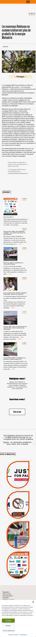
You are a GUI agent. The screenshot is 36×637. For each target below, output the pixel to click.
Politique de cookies (13, 634)
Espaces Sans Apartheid (18, 538)
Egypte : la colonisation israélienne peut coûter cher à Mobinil (18, 443)
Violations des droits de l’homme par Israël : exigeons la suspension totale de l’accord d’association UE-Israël (18, 472)
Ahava (20, 559)
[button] (33, 602)
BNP (18, 561)
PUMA (21, 571)
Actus (15, 486)
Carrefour (15, 564)
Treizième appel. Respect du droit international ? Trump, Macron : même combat (18, 499)
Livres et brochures (18, 568)
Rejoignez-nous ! (17, 378)
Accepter (8, 620)
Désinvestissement (25, 556)
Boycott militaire (18, 512)
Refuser (8, 625)
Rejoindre (6, 592)
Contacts (5, 598)
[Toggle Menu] (30, 2)
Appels (14, 484)
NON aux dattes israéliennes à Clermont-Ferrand (13, 263)
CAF (22, 561)
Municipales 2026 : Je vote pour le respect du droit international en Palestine (18, 528)
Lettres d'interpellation (18, 515)
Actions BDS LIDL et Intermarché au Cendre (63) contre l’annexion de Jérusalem (15, 328)
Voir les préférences (9, 630)
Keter (17, 566)
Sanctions (21, 484)
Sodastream (17, 573)
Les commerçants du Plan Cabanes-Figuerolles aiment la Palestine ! (15, 293)
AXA (13, 561)
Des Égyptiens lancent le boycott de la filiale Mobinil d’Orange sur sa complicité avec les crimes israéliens (17, 437)
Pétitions (21, 486)
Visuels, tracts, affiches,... (18, 576)
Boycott (14, 556)
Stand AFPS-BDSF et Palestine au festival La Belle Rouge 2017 (15, 358)
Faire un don (17, 412)
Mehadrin (5, 46)
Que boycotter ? (9, 217)
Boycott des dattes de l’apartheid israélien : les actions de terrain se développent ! (14, 233)
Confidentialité (23, 634)
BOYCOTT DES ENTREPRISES (18, 509)
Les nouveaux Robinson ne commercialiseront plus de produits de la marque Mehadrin (16, 32)
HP (21, 564)
